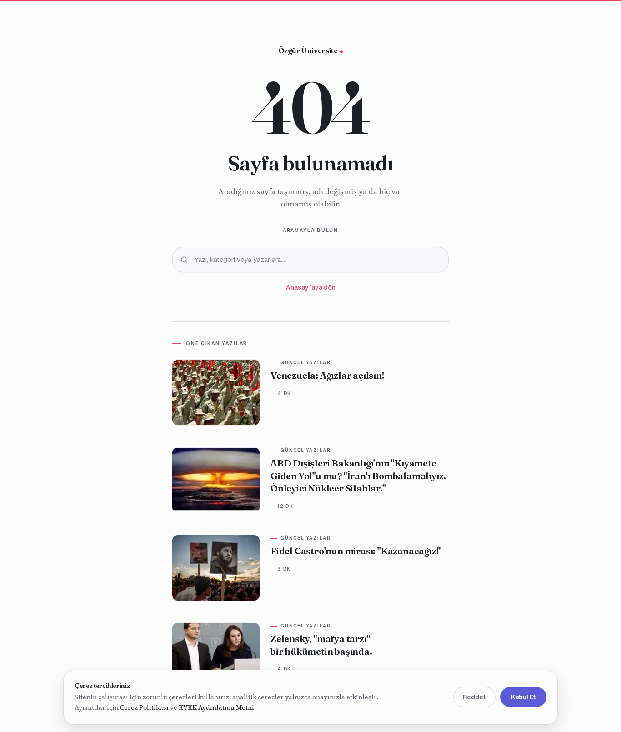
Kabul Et (523, 697)
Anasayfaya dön (311, 287)
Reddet (474, 697)
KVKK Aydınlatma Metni (216, 707)
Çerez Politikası (144, 707)
